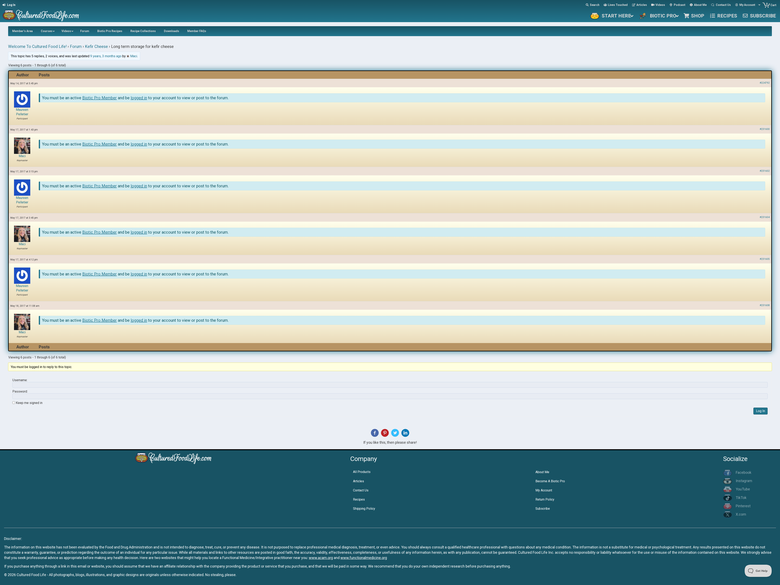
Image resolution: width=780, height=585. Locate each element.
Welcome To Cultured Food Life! (37, 46)
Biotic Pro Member (99, 97)
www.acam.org (321, 558)
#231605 (765, 259)
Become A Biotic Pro (550, 481)
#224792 (765, 82)
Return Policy (544, 499)
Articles (358, 481)
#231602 (765, 170)
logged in (139, 97)
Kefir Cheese (96, 46)
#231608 (765, 305)
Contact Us (360, 490)
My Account (543, 490)
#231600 (765, 129)
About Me (542, 472)
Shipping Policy (364, 509)
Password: (20, 391)
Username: (19, 380)
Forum (76, 46)
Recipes (359, 499)
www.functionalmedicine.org (363, 558)
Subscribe (542, 509)
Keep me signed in (29, 403)
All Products (361, 472)
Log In (760, 411)
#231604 (765, 217)
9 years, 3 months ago (105, 56)
